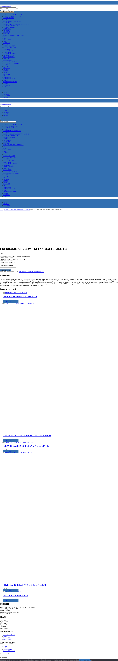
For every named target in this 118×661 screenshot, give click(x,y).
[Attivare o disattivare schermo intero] (2, 657)
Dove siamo (6, 95)
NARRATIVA (7, 60)
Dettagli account (7, 649)
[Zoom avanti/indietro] (0, 657)
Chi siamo (6, 94)
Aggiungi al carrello (5, 270)
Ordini (5, 646)
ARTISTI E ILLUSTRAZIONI (12, 21)
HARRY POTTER (8, 50)
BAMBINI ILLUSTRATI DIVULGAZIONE (16, 24)
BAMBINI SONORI (9, 27)
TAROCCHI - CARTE (9, 79)
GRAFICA (6, 49)
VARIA (5, 83)
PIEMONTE (7, 69)
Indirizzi (5, 648)
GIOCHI (5, 44)
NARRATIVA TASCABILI (11, 63)
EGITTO (6, 38)
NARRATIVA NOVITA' (10, 61)
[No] (91, 660)
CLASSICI (6, 32)
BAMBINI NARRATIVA (10, 25)
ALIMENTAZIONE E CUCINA (12, 15)
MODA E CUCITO (9, 57)
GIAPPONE (6, 43)
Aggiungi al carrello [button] (11, 301)
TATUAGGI (7, 80)
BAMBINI (6, 22)
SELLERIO (6, 75)
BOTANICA (7, 30)
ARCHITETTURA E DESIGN (12, 16)
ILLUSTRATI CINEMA (10, 54)
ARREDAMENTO (8, 18)
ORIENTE (6, 66)
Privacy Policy (7, 638)
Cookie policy (86, 660)
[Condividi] (4, 657)
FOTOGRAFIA (7, 39)
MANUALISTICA (8, 55)
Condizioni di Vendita (9, 635)
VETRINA (6, 85)
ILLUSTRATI (7, 52)
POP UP (5, 71)
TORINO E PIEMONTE (10, 82)
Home (5, 92)
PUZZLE (6, 72)
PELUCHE (6, 68)
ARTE (5, 19)
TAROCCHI (7, 77)
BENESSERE (7, 29)
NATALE (6, 64)
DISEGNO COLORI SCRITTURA (13, 35)
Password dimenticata (9, 651)
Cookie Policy (7, 639)
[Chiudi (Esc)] (6, 657)
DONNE (5, 36)
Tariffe (5, 636)
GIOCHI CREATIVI (9, 46)
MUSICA (6, 58)
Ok (80, 660)
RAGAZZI (6, 74)
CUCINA (6, 33)
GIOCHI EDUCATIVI (9, 47)
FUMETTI (6, 41)
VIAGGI (5, 86)
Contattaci (6, 97)
